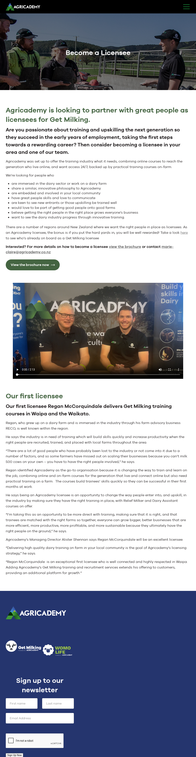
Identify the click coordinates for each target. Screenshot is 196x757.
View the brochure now (30, 265)
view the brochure (125, 246)
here (184, 232)
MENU (186, 7)
